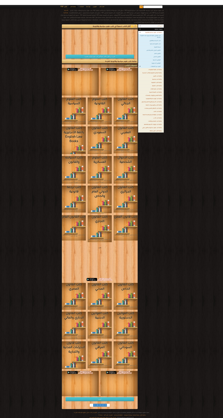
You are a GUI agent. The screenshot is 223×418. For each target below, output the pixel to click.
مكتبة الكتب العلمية (157, 81)
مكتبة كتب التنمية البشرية (155, 87)
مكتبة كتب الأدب (157, 113)
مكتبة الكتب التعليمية (156, 77)
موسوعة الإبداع (110, 414)
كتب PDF (64, 1)
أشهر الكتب (159, 21)
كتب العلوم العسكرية (155, 39)
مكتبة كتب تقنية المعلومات (155, 65)
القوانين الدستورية (156, 58)
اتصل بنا (110, 410)
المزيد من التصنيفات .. (155, 61)
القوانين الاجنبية (157, 55)
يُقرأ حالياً (88, 2)
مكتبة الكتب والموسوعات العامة (154, 100)
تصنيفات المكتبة (158, 24)
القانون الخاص (157, 52)
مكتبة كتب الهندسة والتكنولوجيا (154, 94)
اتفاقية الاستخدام (118, 410)
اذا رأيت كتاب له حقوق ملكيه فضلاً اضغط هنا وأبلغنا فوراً (102, 413)
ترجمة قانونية (157, 42)
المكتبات (81, 2)
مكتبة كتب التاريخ (157, 71)
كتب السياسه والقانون (155, 36)
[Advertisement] (80, 35)
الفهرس (95, 2)
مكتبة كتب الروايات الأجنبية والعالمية (153, 119)
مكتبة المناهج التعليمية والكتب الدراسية (152, 68)
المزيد (99, 394)
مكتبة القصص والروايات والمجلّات (153, 90)
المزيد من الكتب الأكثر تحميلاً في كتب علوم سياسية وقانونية (99, 51)
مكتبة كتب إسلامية (157, 74)
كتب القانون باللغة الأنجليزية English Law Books (150, 32)
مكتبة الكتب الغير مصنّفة (156, 126)
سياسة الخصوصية (128, 410)
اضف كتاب (101, 2)
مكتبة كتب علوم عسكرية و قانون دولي (152, 123)
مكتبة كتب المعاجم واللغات (155, 116)
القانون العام (157, 48)
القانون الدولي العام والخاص (154, 45)
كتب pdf (106, 410)
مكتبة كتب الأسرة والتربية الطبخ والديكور (152, 97)
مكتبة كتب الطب (157, 106)
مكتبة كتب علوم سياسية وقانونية (153, 27)
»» (91, 400)
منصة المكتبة (136, 410)
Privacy (100, 410)
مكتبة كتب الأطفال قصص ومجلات (153, 103)
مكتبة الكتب (73, 2)
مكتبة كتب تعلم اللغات (156, 84)
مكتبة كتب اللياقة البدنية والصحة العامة (152, 110)
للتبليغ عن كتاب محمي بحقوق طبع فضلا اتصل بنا (85, 408)
